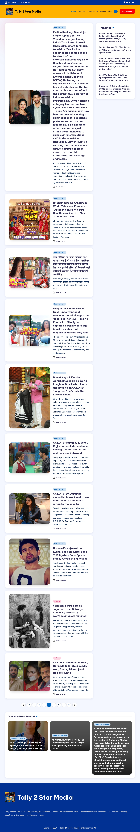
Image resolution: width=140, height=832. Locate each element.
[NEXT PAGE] (74, 705)
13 (68, 705)
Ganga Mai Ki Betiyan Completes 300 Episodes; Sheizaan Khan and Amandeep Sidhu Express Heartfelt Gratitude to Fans (115, 90)
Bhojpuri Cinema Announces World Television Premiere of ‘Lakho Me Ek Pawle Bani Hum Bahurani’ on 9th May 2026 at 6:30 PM (70, 209)
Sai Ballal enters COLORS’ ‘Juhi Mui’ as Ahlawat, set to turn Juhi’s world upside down (115, 50)
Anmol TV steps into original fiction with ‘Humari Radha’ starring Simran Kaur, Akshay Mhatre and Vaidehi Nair (112, 37)
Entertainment (59, 27)
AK (95, 828)
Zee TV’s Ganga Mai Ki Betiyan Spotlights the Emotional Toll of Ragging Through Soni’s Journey (114, 78)
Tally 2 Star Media (28, 11)
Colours (57, 601)
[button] (127, 11)
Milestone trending (18, 738)
